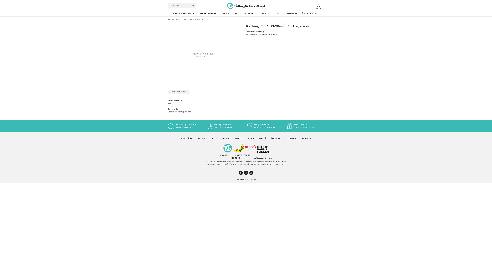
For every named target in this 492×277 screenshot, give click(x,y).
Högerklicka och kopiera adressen (182, 111)
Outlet (277, 13)
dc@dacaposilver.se (263, 158)
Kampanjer (292, 13)
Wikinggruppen (252, 179)
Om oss (214, 138)
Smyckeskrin (249, 13)
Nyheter (266, 13)
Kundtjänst (187, 138)
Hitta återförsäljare (269, 138)
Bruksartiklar (230, 13)
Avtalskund (291, 138)
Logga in (306, 138)
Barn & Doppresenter (183, 13)
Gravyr (225, 138)
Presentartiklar (208, 13)
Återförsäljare (311, 13)
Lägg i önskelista (178, 92)
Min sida (318, 8)
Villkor (202, 138)
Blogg (251, 138)
